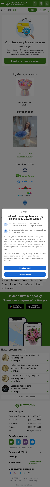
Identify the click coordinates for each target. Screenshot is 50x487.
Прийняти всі (25, 268)
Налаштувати (25, 274)
